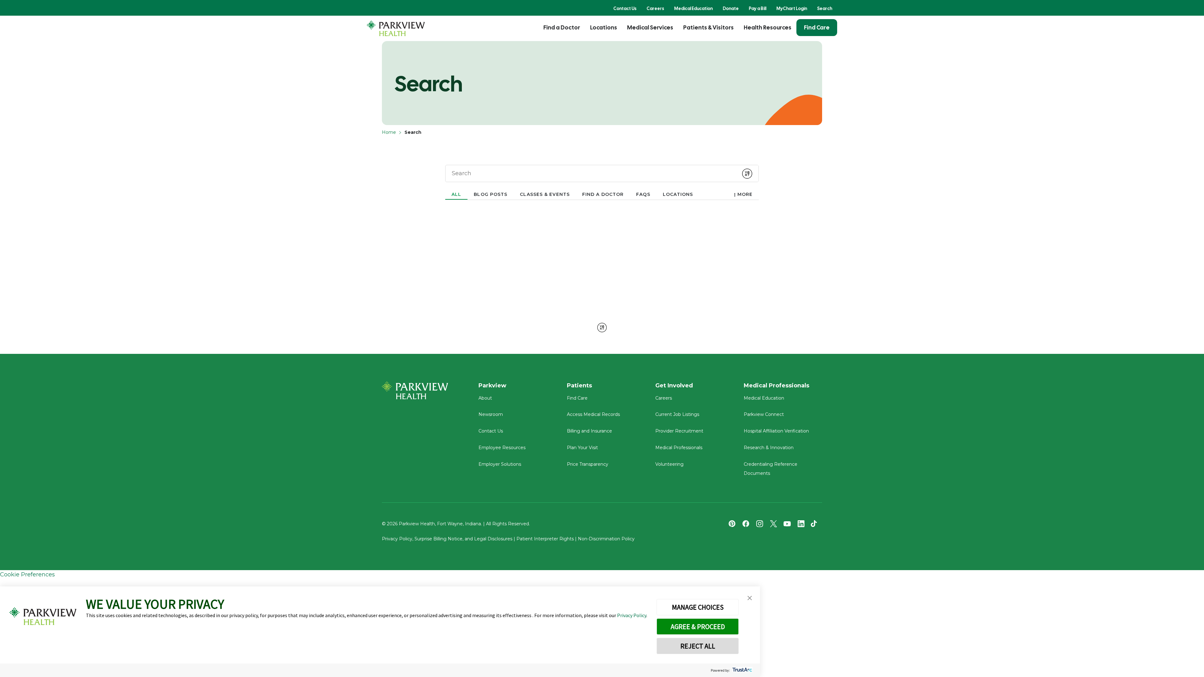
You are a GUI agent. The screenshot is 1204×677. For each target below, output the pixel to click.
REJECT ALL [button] (697, 646)
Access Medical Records (593, 414)
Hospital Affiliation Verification (776, 431)
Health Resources (767, 27)
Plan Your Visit (582, 447)
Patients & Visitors (708, 27)
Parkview (492, 385)
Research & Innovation (769, 447)
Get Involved (674, 385)
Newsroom (490, 414)
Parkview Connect (764, 414)
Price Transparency (587, 464)
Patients (579, 385)
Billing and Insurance (589, 431)
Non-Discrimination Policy (606, 539)
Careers (655, 8)
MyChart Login (791, 8)
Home (389, 132)
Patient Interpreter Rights (545, 539)
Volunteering (669, 464)
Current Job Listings (677, 414)
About (485, 398)
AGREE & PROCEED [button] (698, 626)
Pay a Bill (757, 8)
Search (824, 8)
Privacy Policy (631, 615)
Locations (603, 27)
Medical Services (650, 27)
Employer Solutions (499, 464)
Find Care (817, 27)
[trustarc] (741, 670)
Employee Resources (501, 447)
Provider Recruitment (679, 431)
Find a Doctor (561, 27)
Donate (731, 8)
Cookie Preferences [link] (27, 574)
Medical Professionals (678, 447)
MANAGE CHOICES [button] (698, 607)
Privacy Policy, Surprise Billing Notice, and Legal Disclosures (447, 539)
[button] (749, 598)
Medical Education (693, 8)
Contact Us (624, 8)
